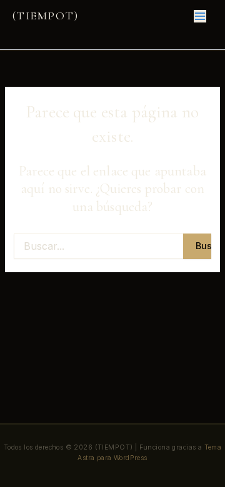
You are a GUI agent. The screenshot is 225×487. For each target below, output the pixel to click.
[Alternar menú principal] (200, 15)
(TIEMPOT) (45, 15)
